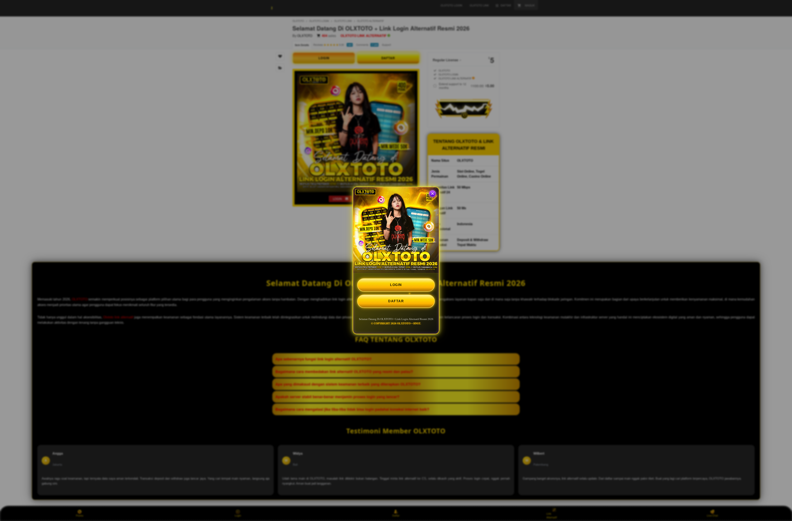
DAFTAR (396, 301)
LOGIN (396, 285)
